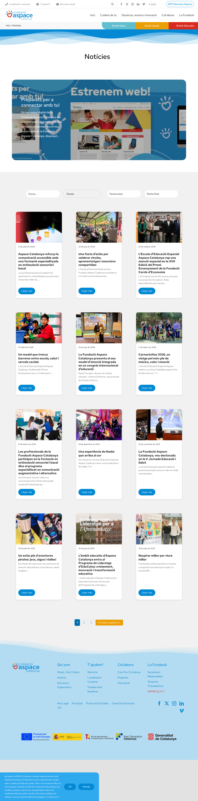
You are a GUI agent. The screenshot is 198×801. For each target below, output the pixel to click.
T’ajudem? (95, 665)
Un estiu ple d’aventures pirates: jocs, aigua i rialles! (37, 557)
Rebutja (86, 786)
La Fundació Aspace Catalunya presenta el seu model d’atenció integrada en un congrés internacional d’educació (98, 361)
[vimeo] (143, 4)
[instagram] (132, 4)
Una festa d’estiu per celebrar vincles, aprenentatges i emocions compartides (97, 259)
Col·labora (125, 665)
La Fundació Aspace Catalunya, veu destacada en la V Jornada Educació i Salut (157, 456)
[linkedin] (138, 4)
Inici (8, 25)
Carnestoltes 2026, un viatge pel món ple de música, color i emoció (154, 358)
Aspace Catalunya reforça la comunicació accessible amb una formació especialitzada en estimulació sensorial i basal (38, 261)
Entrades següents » (109, 622)
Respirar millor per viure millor (155, 557)
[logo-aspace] (19, 11)
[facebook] (121, 4)
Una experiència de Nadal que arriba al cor (96, 453)
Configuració (52, 797)
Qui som (63, 665)
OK (70, 786)
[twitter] (127, 4)
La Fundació (157, 665)
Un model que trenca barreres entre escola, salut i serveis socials (38, 358)
